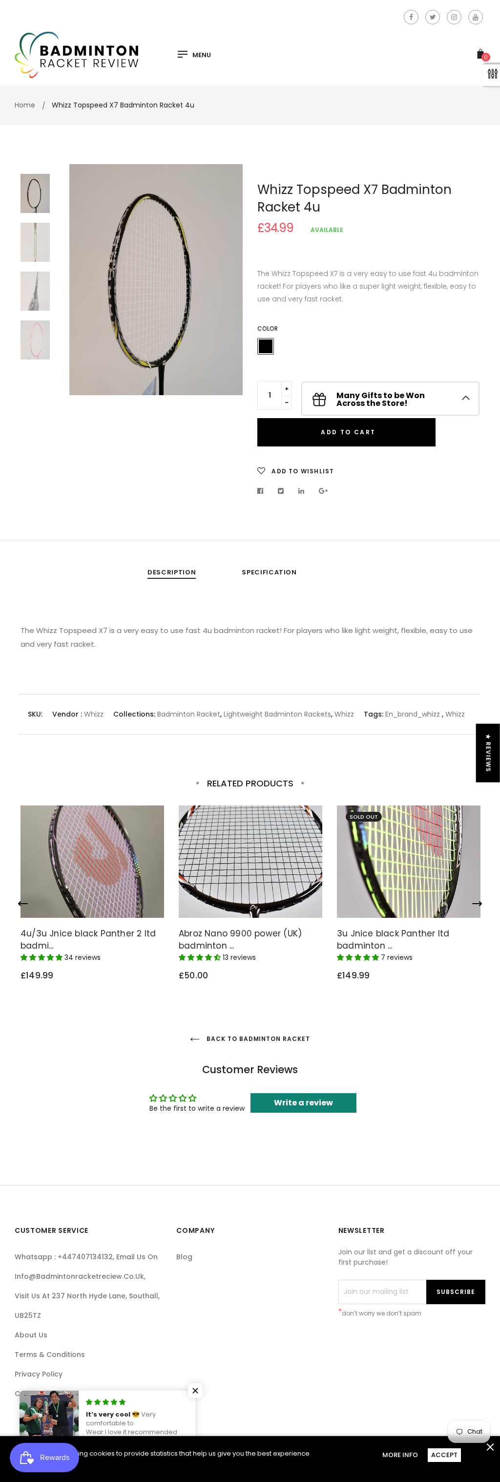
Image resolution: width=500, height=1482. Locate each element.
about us (31, 1335)
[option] (156, 279)
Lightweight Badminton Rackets (277, 714)
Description (171, 572)
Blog (184, 1257)
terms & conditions (50, 1354)
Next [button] (228, 279)
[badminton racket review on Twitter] (432, 17)
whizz (455, 714)
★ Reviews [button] (488, 753)
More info (400, 1455)
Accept (444, 1455)
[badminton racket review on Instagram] (454, 17)
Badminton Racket (188, 714)
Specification (269, 572)
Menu (201, 55)
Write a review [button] (303, 1102)
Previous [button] (84, 279)
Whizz (94, 714)
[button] (195, 1390)
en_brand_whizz (412, 714)
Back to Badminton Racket (257, 1039)
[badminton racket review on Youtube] (475, 17)
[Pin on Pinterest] (323, 491)
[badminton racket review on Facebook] (411, 17)
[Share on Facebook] (263, 491)
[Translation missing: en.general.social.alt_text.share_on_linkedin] (301, 491)
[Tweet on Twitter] (281, 491)
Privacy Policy (38, 1374)
